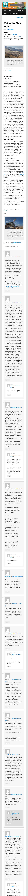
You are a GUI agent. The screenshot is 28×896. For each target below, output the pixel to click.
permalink (11, 243)
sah (6, 836)
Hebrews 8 (21, 174)
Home (5, 10)
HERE (20, 36)
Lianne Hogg (7, 576)
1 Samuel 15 (14, 34)
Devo (14, 242)
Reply (7, 290)
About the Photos (7, 13)
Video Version (15, 13)
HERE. (10, 70)
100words (19, 242)
